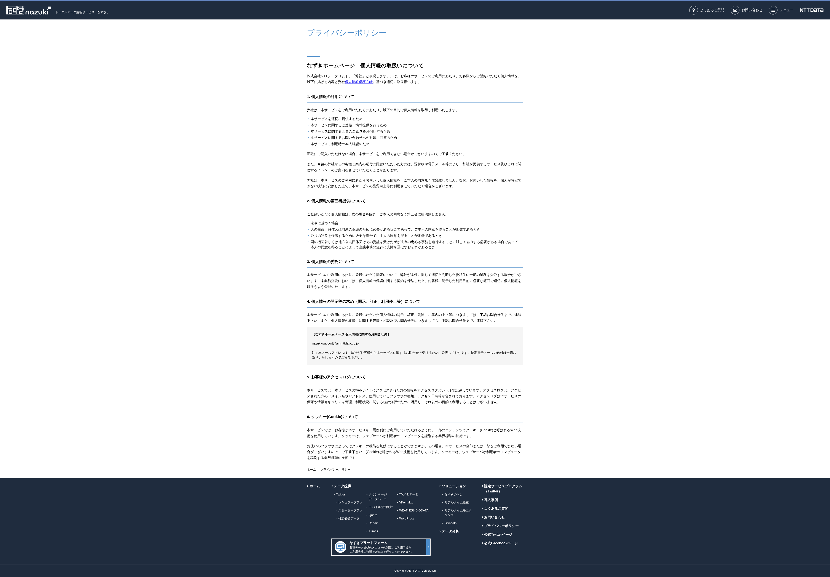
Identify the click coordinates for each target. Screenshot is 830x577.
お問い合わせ (494, 517)
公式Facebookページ (501, 543)
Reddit (373, 523)
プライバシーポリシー (501, 526)
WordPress (406, 518)
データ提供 (342, 486)
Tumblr (373, 531)
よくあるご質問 (496, 508)
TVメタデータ (408, 494)
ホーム (311, 469)
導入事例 (491, 500)
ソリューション (454, 486)
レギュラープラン (350, 502)
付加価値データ (348, 518)
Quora (373, 515)
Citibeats (450, 523)
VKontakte (406, 502)
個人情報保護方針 (359, 82)
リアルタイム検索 (457, 502)
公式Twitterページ (498, 534)
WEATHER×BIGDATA (413, 510)
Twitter (340, 494)
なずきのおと (454, 494)
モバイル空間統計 (381, 507)
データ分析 (450, 531)
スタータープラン (350, 510)
